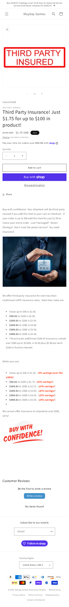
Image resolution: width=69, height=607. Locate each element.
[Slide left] (27, 93)
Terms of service (35, 595)
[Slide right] (42, 93)
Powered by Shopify (37, 590)
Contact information (36, 600)
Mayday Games (21, 590)
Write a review (34, 496)
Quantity (7, 149)
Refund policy (55, 590)
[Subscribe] (51, 531)
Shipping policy (52, 595)
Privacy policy (19, 595)
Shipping (6, 137)
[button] (6, 14)
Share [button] (9, 194)
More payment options (34, 185)
